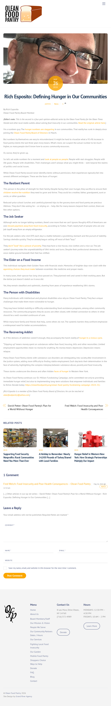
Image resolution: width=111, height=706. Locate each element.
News (56, 104)
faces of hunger (61, 371)
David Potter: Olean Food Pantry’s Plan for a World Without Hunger (29, 407)
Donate (33, 668)
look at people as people (56, 159)
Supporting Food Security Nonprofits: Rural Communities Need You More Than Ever (18, 457)
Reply (103, 486)
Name (8, 550)
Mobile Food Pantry (39, 656)
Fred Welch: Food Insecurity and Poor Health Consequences (84, 407)
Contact (33, 681)
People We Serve (37, 627)
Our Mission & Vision (40, 623)
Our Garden (35, 651)
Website (8, 560)
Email (62, 550)
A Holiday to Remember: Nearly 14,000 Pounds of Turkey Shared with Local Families (55, 457)
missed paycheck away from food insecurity (27, 225)
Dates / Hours (36, 635)
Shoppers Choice (38, 660)
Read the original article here (91, 123)
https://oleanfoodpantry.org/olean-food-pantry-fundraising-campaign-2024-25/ (62, 385)
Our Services (36, 639)
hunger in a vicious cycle (90, 337)
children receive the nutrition (16, 192)
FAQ (32, 672)
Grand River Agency (24, 696)
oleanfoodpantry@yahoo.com (16, 395)
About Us (34, 614)
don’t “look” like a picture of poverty (24, 245)
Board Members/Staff (40, 618)
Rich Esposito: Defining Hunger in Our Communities (55, 96)
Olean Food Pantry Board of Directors (31, 132)
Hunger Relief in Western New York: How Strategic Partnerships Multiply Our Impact (90, 457)
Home (33, 609)
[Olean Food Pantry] (23, 24)
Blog (32, 676)
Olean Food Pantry (13, 693)
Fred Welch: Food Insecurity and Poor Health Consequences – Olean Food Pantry (47, 483)
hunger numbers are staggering (39, 129)
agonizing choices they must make (19, 269)
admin (48, 104)
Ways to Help (36, 664)
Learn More (92, 626)
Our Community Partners (41, 631)
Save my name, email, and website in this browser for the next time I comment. (42, 568)
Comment (10, 525)
